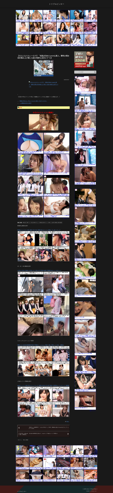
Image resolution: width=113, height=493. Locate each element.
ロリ (34, 270)
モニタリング (61, 385)
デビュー (46, 222)
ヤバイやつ (24, 230)
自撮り (49, 230)
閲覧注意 (40, 230)
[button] (95, 72)
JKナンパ (53, 270)
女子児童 (40, 270)
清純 (56, 222)
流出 (36, 230)
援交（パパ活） (55, 345)
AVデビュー (37, 222)
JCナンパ (58, 270)
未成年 (45, 270)
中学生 (23, 270)
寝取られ (19, 345)
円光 (34, 230)
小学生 (19, 270)
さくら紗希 (52, 222)
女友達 (24, 345)
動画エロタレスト (94, 47)
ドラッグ (58, 230)
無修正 (19, 230)
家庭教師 (28, 345)
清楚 (42, 222)
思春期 (49, 270)
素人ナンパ (31, 385)
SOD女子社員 (45, 385)
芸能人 (51, 385)
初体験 (61, 222)
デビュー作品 (30, 222)
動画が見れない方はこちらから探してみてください (33, 101)
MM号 (19, 385)
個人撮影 (29, 230)
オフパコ (45, 230)
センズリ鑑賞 (38, 385)
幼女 (37, 270)
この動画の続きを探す (26, 103)
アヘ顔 (53, 230)
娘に (50, 345)
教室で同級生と (35, 345)
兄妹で (46, 345)
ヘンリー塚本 (24, 385)
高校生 (27, 270)
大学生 (31, 270)
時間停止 (55, 385)
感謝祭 (67, 385)
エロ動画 (20, 222)
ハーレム (42, 345)
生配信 (62, 345)
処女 (25, 222)
